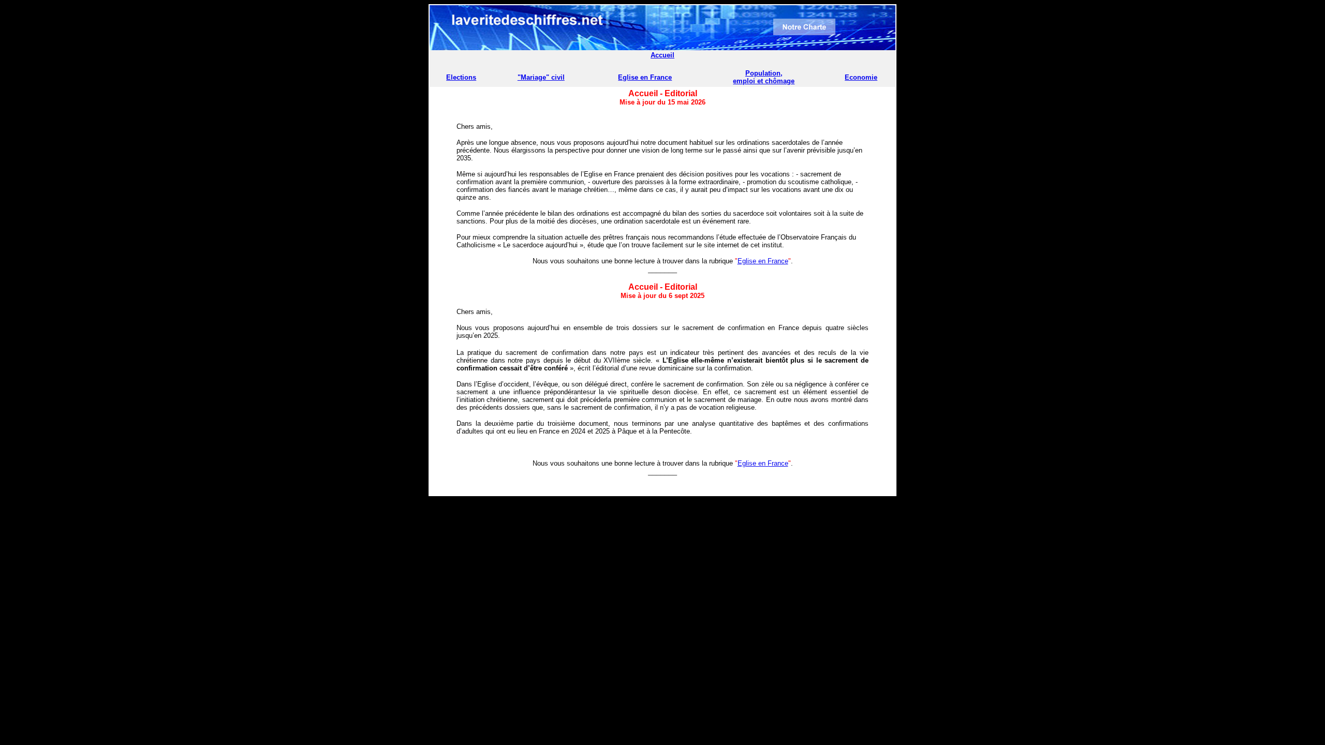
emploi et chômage (763, 81)
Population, (764, 73)
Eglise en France (645, 77)
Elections (461, 77)
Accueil (662, 55)
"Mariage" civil (541, 77)
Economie (861, 77)
